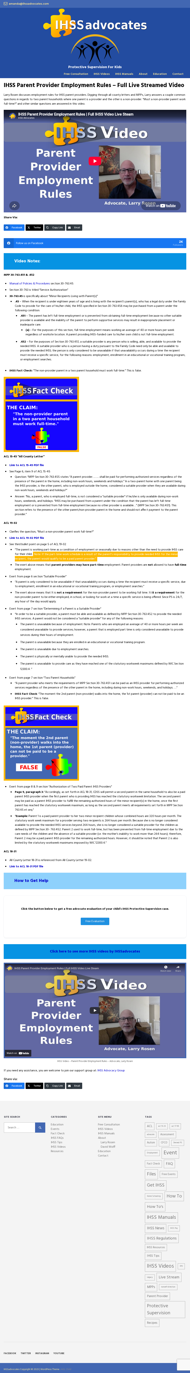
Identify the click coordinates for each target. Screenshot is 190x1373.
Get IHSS (155, 1185)
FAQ (169, 1164)
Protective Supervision (158, 1309)
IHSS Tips (56, 1142)
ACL (149, 1126)
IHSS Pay (174, 1228)
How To (174, 1196)
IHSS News (155, 1228)
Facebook (10, 1353)
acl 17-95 (175, 1126)
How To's (155, 1207)
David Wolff (108, 1147)
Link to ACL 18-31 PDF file (26, 866)
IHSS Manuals (124, 74)
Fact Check (58, 1133)
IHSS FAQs (57, 1138)
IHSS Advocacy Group (111, 1070)
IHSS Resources (156, 1247)
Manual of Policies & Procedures (29, 283)
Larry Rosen (108, 1142)
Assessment (167, 1134)
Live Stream (169, 1277)
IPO (181, 1266)
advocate (150, 1134)
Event (170, 1153)
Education (160, 74)
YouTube (58, 1353)
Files (151, 1174)
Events (55, 1129)
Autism (151, 1143)
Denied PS (177, 1142)
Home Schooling (154, 1196)
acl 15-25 (162, 1126)
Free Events (169, 1174)
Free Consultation (76, 74)
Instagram (42, 1353)
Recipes (152, 1322)
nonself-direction (168, 1287)
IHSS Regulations (162, 1238)
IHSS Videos (102, 74)
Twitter (26, 1353)
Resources (57, 1151)
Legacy (150, 1277)
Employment (152, 1153)
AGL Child (66, 1369)
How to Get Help (31, 880)
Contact (178, 74)
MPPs (151, 1287)
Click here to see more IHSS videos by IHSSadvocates (95, 952)
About (143, 74)
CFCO (164, 1143)
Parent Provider (157, 1296)
